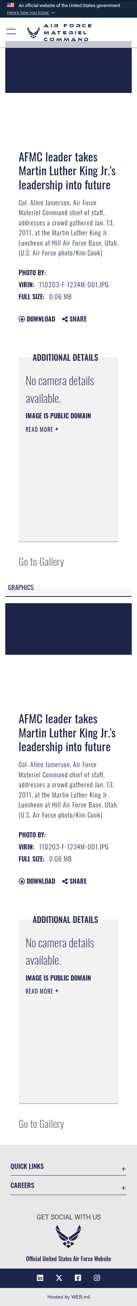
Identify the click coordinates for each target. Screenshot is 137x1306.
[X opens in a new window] (59, 1278)
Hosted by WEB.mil (68, 1297)
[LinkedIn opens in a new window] (40, 1278)
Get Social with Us (69, 1217)
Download (40, 318)
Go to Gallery (41, 561)
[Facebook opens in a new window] (78, 1278)
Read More (40, 429)
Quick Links (27, 1166)
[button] (31, 12)
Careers (22, 1185)
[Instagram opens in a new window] (97, 1278)
